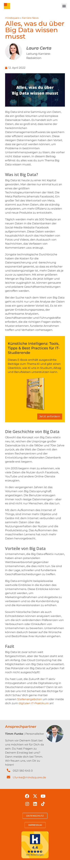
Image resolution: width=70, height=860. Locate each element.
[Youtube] (43, 796)
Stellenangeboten (29, 699)
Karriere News (30, 18)
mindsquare (12, 18)
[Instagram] (27, 804)
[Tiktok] (43, 804)
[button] (64, 6)
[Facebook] (27, 796)
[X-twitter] (35, 796)
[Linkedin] (35, 804)
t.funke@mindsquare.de (29, 777)
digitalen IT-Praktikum (34, 703)
